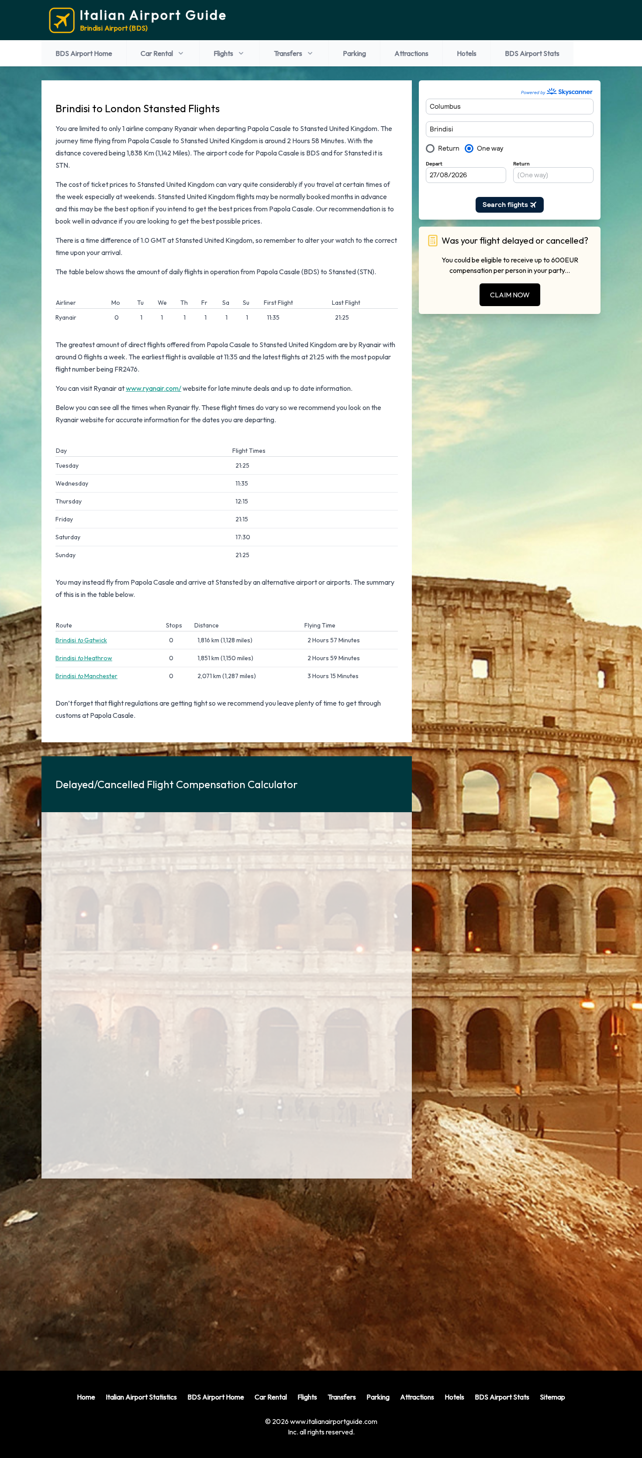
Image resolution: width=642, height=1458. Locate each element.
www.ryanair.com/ (153, 388)
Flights (223, 53)
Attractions (411, 53)
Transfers (288, 53)
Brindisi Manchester (86, 676)
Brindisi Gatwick (81, 640)
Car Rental (157, 53)
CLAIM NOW (510, 294)
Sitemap (552, 1397)
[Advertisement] (226, 1267)
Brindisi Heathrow (83, 658)
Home (86, 1397)
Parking (354, 53)
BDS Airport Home (83, 53)
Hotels (466, 53)
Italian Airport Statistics (141, 1397)
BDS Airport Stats (532, 53)
